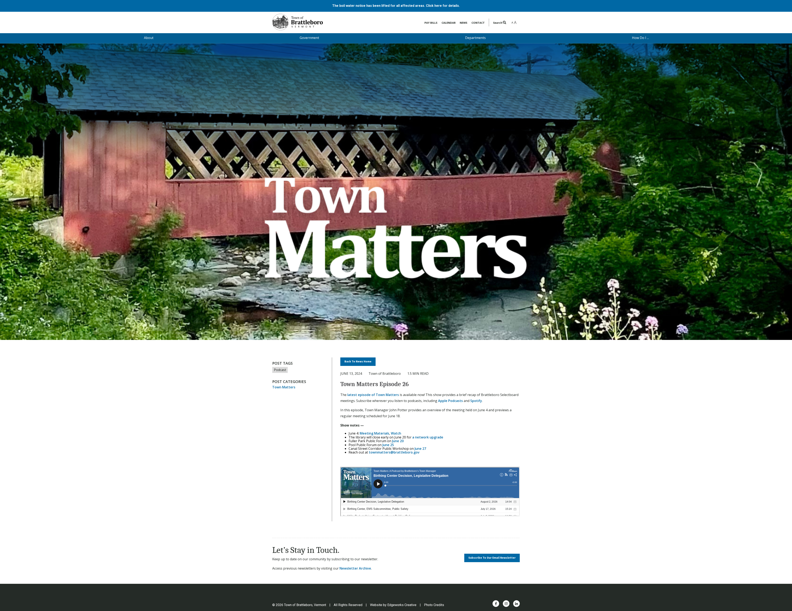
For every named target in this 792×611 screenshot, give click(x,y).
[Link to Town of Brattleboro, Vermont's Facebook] (496, 603)
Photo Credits (434, 605)
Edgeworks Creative (401, 605)
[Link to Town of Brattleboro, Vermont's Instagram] (506, 603)
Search (498, 23)
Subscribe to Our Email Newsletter (492, 558)
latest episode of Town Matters (373, 394)
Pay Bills (430, 23)
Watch (396, 433)
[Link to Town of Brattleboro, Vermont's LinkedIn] (516, 603)
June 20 (398, 441)
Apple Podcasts (450, 400)
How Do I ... (640, 37)
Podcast (280, 370)
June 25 (388, 445)
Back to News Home (357, 362)
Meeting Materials (374, 433)
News (463, 23)
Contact (478, 23)
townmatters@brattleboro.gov (394, 452)
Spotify (476, 400)
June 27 (420, 448)
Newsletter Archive (355, 568)
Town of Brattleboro (385, 373)
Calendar (449, 23)
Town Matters (283, 387)
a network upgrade (427, 437)
